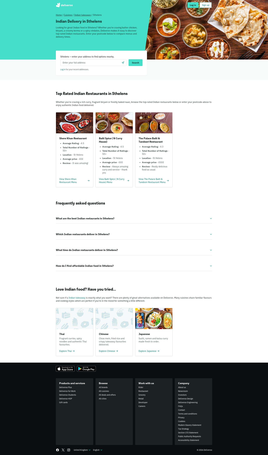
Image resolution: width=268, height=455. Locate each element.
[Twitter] (63, 450)
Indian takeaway (82, 15)
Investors (182, 395)
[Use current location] (123, 62)
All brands (103, 387)
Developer (143, 402)
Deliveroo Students (67, 395)
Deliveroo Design (185, 398)
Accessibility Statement (188, 440)
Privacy (181, 417)
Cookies (181, 421)
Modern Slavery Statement (189, 425)
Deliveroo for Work (67, 391)
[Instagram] (68, 450)
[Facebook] (57, 450)
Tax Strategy (183, 429)
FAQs (180, 406)
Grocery (141, 395)
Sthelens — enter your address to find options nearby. (87, 56)
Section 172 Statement (188, 432)
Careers (141, 406)
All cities (103, 398)
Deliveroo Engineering (188, 402)
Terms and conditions (187, 414)
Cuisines (68, 15)
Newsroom (183, 391)
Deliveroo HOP (65, 398)
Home (59, 15)
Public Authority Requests (189, 436)
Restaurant (143, 391)
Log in (62, 69)
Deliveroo (64, 5)
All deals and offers (107, 395)
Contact (181, 410)
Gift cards (63, 402)
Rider (140, 387)
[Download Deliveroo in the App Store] (65, 369)
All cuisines (104, 391)
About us (182, 387)
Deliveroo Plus (65, 387)
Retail (141, 398)
